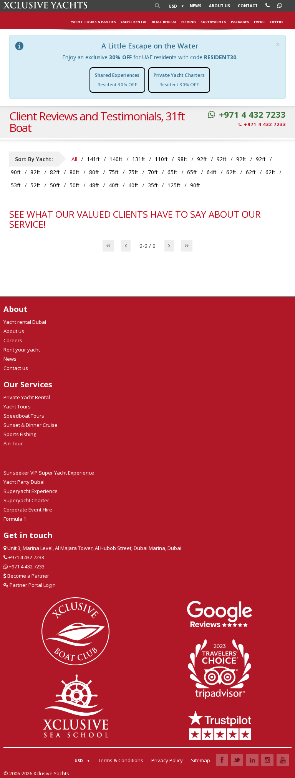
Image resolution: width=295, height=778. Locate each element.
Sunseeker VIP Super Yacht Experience (48, 472)
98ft (182, 159)
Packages (240, 21)
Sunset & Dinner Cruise (30, 424)
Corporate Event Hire (27, 509)
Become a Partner (27, 575)
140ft (116, 159)
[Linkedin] (252, 760)
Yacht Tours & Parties (93, 21)
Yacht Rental (134, 21)
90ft (16, 172)
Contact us (15, 368)
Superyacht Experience (30, 491)
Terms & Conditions (120, 760)
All (74, 159)
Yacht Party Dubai (24, 481)
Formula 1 (14, 518)
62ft (231, 172)
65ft (172, 172)
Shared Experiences (117, 79)
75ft (114, 172)
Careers (12, 340)
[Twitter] (237, 760)
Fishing (188, 21)
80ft (75, 172)
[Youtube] (283, 760)
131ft (138, 159)
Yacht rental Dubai (24, 321)
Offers (276, 21)
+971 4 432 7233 (252, 114)
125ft (174, 185)
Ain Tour (13, 443)
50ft (55, 185)
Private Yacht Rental (26, 397)
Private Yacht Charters (179, 79)
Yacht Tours (17, 406)
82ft (35, 172)
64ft (212, 172)
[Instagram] (267, 760)
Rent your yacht (21, 349)
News (195, 5)
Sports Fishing (19, 434)
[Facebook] (222, 760)
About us (219, 5)
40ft (114, 185)
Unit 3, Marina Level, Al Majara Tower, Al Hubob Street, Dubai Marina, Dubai (93, 548)
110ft (161, 159)
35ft (153, 185)
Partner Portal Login (32, 584)
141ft (93, 159)
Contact (248, 5)
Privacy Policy (167, 760)
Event (259, 21)
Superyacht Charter (26, 500)
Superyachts (213, 21)
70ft (153, 172)
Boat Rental (164, 21)
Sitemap (200, 760)
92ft (202, 159)
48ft (94, 185)
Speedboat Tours (23, 415)
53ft (16, 185)
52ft (35, 185)
